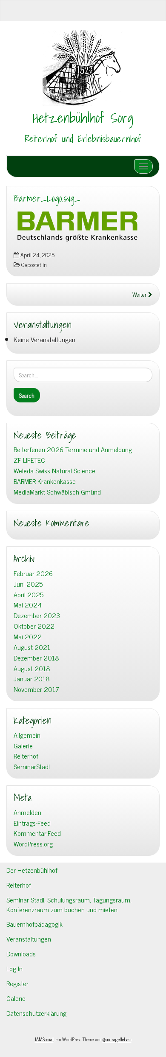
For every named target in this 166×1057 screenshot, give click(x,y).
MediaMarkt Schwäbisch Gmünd (57, 492)
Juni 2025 (28, 584)
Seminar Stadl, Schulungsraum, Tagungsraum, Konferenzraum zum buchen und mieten (69, 904)
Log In (14, 968)
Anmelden (27, 812)
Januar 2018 (32, 678)
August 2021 (32, 647)
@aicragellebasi (117, 1039)
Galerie (23, 746)
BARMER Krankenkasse (45, 481)
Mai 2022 (28, 636)
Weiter (140, 294)
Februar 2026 (33, 573)
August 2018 (32, 668)
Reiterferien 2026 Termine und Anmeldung (73, 449)
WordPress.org (33, 844)
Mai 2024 (28, 605)
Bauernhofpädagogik (34, 923)
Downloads (21, 953)
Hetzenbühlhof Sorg (83, 118)
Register (17, 983)
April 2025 (28, 594)
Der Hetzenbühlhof (31, 869)
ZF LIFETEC (29, 460)
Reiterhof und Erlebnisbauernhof (83, 138)
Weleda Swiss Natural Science (54, 470)
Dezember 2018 (36, 658)
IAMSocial (44, 1039)
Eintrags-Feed (32, 823)
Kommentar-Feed (37, 833)
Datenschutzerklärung (36, 1012)
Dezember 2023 (37, 615)
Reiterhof (26, 756)
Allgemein (27, 735)
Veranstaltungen (28, 938)
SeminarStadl (32, 766)
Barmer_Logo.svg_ (47, 198)
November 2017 (36, 689)
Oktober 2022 (34, 626)
